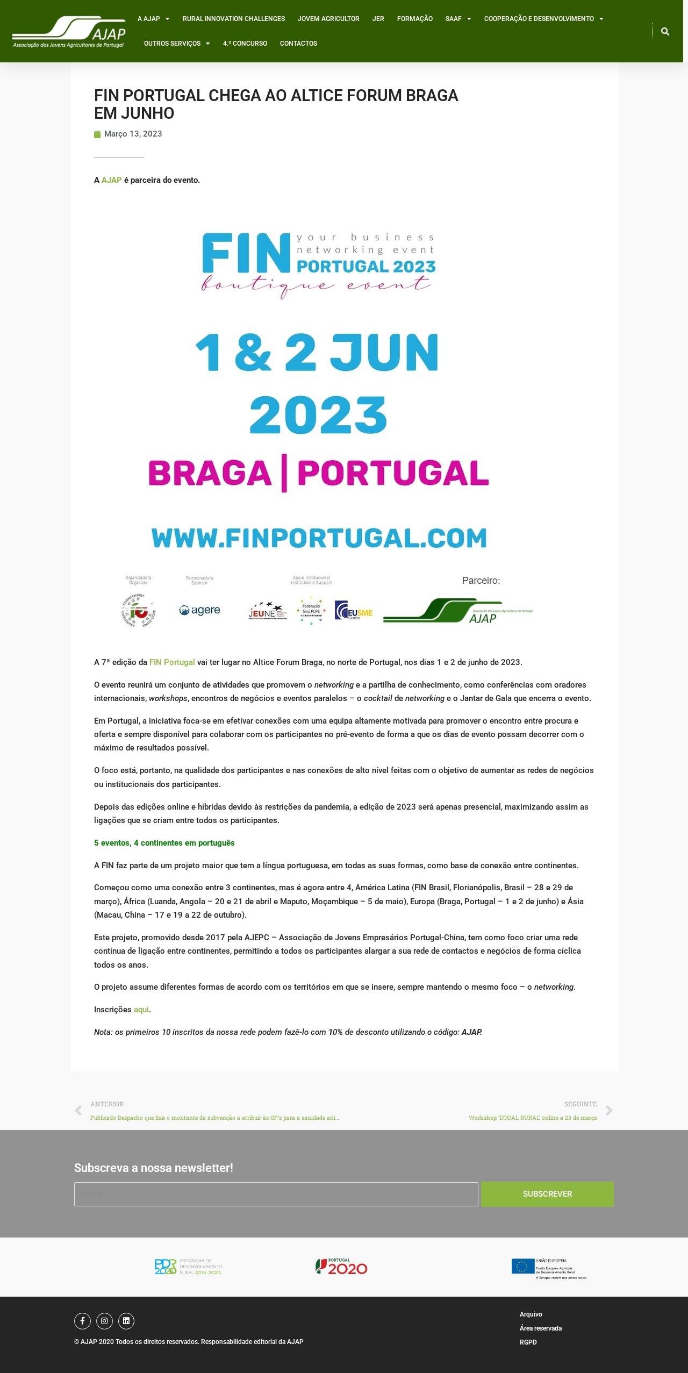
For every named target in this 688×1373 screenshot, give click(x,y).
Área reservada (541, 1328)
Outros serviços (172, 43)
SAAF (454, 19)
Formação (415, 19)
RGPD (528, 1342)
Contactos (298, 43)
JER (378, 19)
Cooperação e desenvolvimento (539, 19)
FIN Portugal (172, 662)
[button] (665, 31)
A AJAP (149, 19)
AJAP (112, 180)
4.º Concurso (245, 43)
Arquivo (531, 1314)
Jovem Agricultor (329, 19)
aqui (141, 1009)
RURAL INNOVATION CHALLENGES (234, 19)
